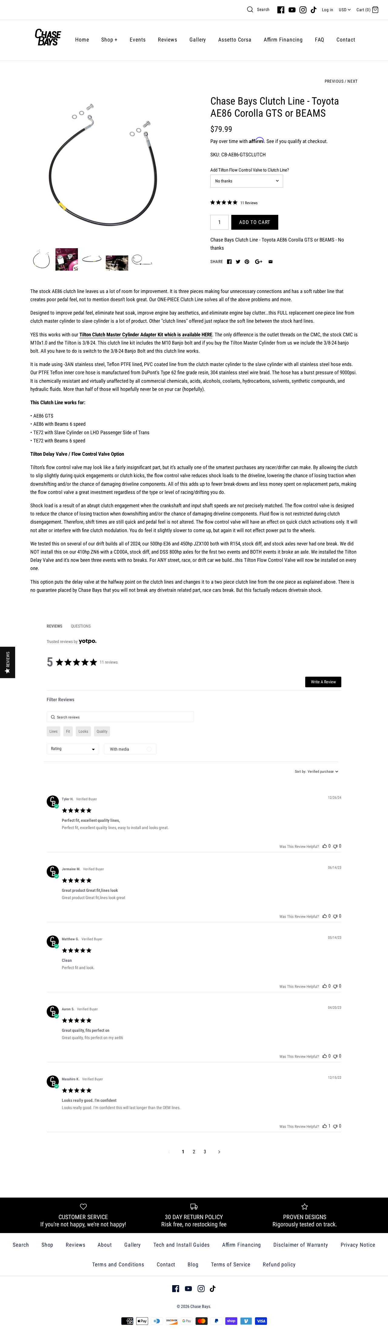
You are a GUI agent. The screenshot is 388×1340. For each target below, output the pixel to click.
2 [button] (194, 1152)
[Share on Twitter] (238, 261)
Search (263, 9)
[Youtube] (292, 9)
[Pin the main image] (247, 261)
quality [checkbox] (102, 731)
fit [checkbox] (68, 731)
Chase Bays (200, 1306)
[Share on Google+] (258, 261)
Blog (193, 1264)
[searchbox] (120, 717)
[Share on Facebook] (229, 261)
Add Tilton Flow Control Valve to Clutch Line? (249, 170)
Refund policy (279, 1264)
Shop (109, 39)
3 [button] (205, 1152)
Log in (327, 9)
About (105, 1245)
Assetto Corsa (235, 39)
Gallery (197, 39)
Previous (334, 81)
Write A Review (323, 681)
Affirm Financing (283, 39)
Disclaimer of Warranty (300, 1245)
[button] (325, 846)
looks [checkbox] (83, 731)
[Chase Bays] (48, 39)
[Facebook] (280, 9)
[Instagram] (302, 9)
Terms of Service (230, 1264)
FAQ (320, 39)
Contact (345, 39)
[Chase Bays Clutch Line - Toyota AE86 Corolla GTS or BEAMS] (104, 168)
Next (352, 81)
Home (82, 39)
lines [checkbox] (53, 731)
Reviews (167, 39)
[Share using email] (270, 261)
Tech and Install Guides (181, 1245)
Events (138, 39)
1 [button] (183, 1152)
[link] (234, 202)
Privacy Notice (358, 1245)
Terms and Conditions (118, 1264)
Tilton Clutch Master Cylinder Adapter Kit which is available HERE (145, 335)
